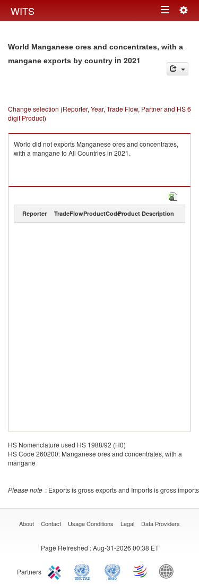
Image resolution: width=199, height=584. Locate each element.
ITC (56, 570)
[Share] (177, 68)
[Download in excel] (173, 195)
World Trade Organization (140, 570)
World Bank (168, 570)
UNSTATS (112, 570)
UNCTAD (84, 570)
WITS (22, 11)
